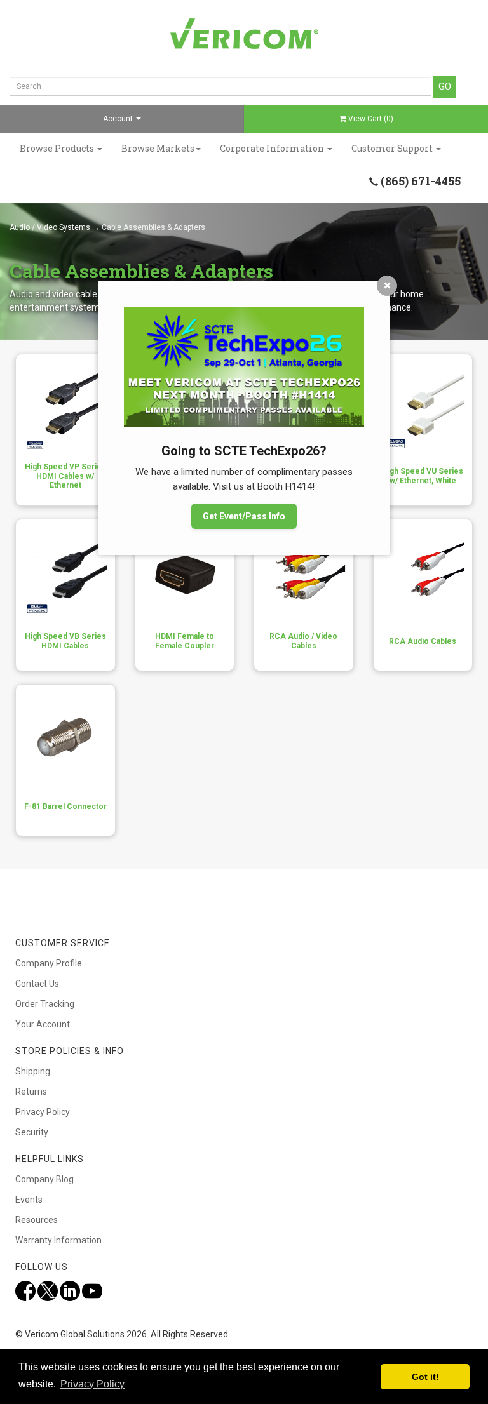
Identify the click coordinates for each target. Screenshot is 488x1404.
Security (31, 1132)
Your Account (42, 1024)
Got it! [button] (425, 1377)
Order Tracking (44, 1004)
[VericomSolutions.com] (244, 34)
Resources (36, 1220)
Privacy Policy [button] (92, 1384)
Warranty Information (58, 1240)
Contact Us (37, 984)
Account (119, 118)
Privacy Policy (42, 1112)
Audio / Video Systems (50, 227)
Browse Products (58, 148)
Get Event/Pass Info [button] (244, 516)
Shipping (32, 1071)
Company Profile (48, 963)
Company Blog (44, 1179)
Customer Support (393, 148)
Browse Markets (157, 148)
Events (29, 1199)
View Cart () (370, 118)
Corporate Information (273, 148)
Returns (31, 1091)
